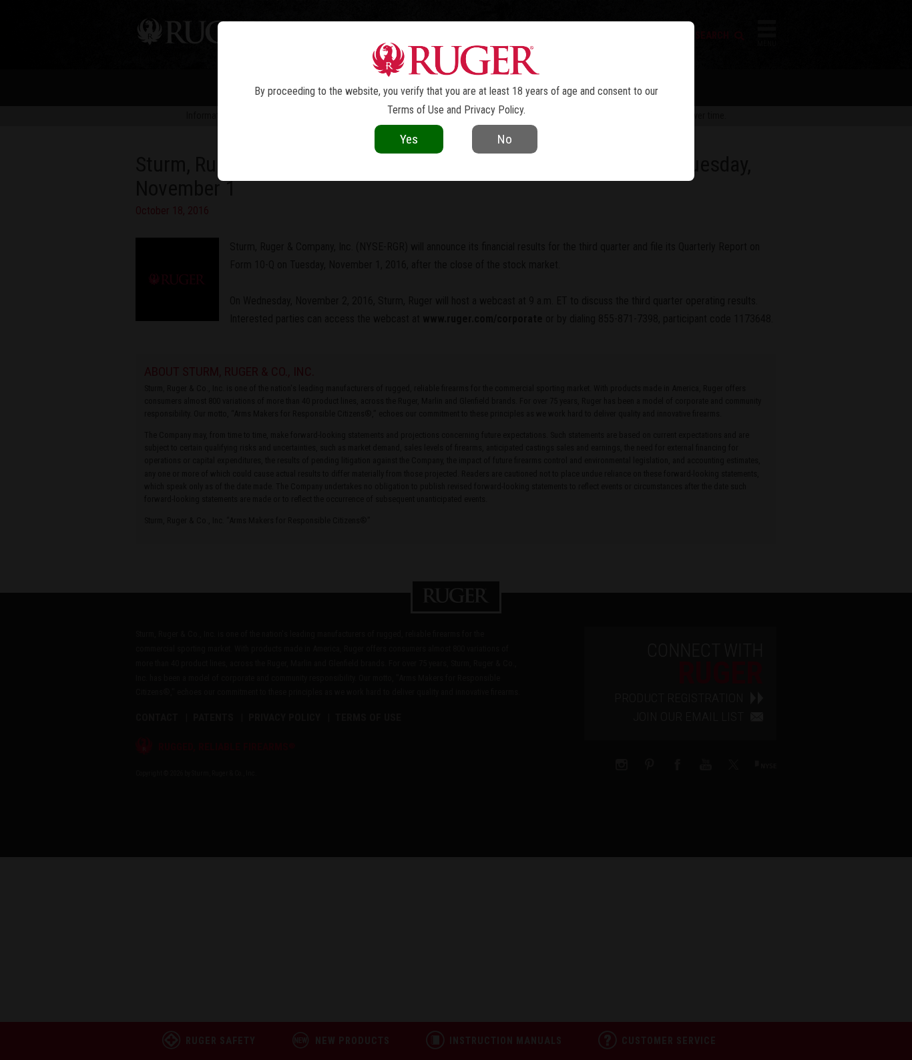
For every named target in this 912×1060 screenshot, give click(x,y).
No (504, 139)
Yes (409, 139)
